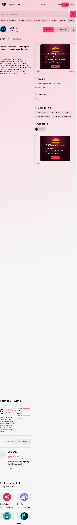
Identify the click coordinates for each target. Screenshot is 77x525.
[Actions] (74, 39)
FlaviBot (20, 504)
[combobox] (23, 441)
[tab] (4, 38)
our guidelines (4, 429)
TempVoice (4, 504)
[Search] (73, 14)
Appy (19, 523)
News (43, 4)
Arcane (3, 523)
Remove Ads (72, 71)
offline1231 (13, 452)
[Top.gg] (4, 4)
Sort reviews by (9, 441)
